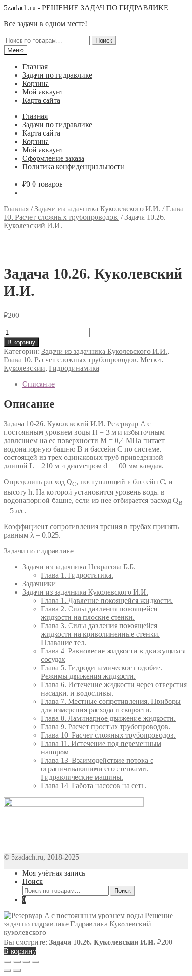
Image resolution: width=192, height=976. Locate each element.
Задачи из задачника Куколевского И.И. (97, 209)
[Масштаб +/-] (35, 962)
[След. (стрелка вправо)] (17, 970)
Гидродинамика (74, 368)
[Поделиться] (17, 962)
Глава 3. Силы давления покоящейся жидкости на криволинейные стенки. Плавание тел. (100, 634)
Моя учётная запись (53, 873)
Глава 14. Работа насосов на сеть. (93, 785)
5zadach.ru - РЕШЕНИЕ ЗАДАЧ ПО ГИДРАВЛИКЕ (86, 8)
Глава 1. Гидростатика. (77, 575)
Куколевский (24, 368)
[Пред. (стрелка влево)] (7, 970)
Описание (38, 384)
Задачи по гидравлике (57, 75)
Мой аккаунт (42, 92)
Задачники (39, 584)
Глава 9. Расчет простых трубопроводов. (105, 727)
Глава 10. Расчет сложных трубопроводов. (94, 213)
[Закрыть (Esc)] (7, 962)
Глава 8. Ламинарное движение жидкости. (108, 718)
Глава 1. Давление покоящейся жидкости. (107, 600)
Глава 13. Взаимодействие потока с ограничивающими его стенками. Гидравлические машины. (97, 768)
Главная (35, 67)
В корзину (21, 342)
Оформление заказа (53, 158)
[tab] (105, 384)
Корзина (35, 83)
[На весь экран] (26, 962)
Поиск (104, 40)
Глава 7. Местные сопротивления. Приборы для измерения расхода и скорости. (111, 705)
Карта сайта (41, 100)
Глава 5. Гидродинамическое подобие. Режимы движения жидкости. (101, 672)
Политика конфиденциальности (73, 167)
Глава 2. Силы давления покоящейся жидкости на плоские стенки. (99, 613)
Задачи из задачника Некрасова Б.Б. (79, 567)
